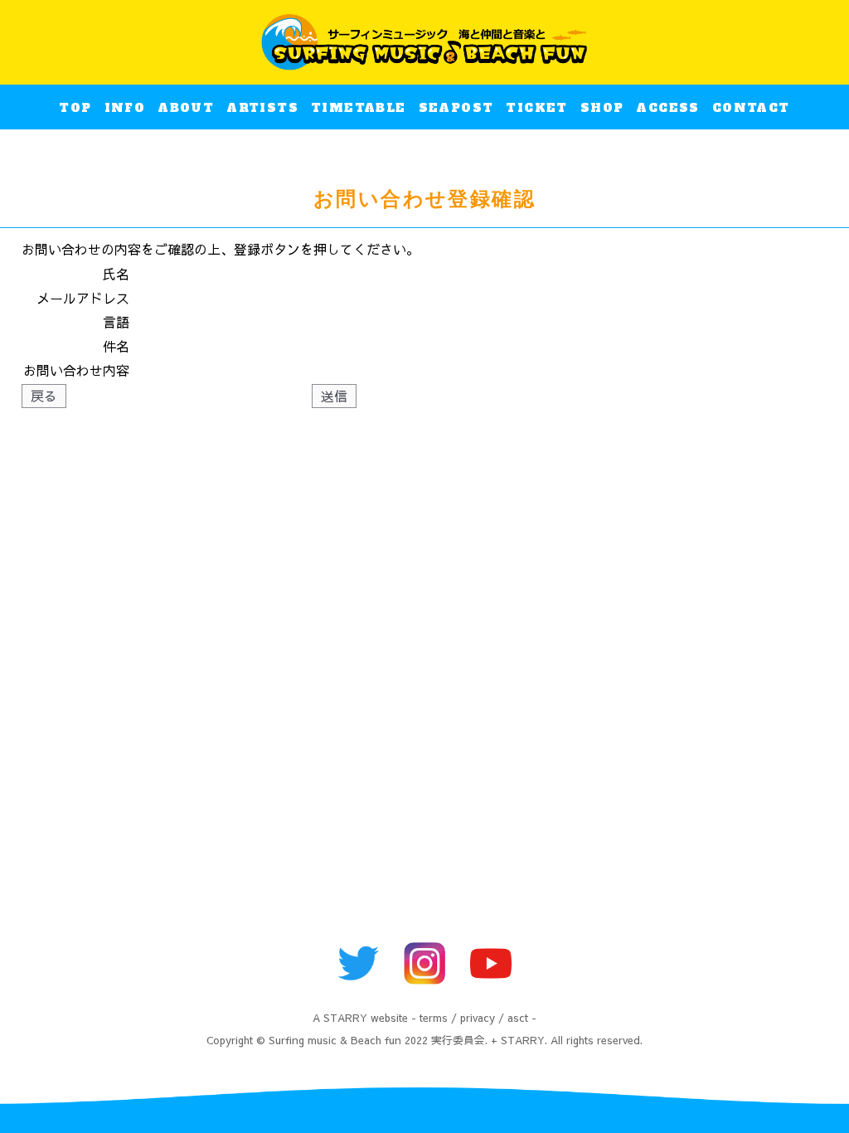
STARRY (345, 1017)
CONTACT (751, 108)
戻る (44, 396)
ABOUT (186, 108)
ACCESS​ (667, 108)
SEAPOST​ (456, 108)
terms (434, 1017)
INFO (125, 108)
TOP (75, 108)
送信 (334, 396)
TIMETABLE (358, 108)
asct (517, 1017)
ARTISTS (262, 108)
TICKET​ (536, 108)
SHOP (602, 108)
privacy (477, 1017)
